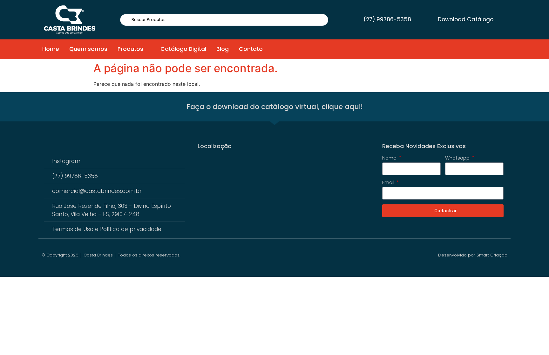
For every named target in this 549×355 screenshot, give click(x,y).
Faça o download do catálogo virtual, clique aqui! (274, 107)
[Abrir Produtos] (147, 49)
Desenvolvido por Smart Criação (472, 255)
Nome (390, 158)
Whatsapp (458, 158)
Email (389, 183)
